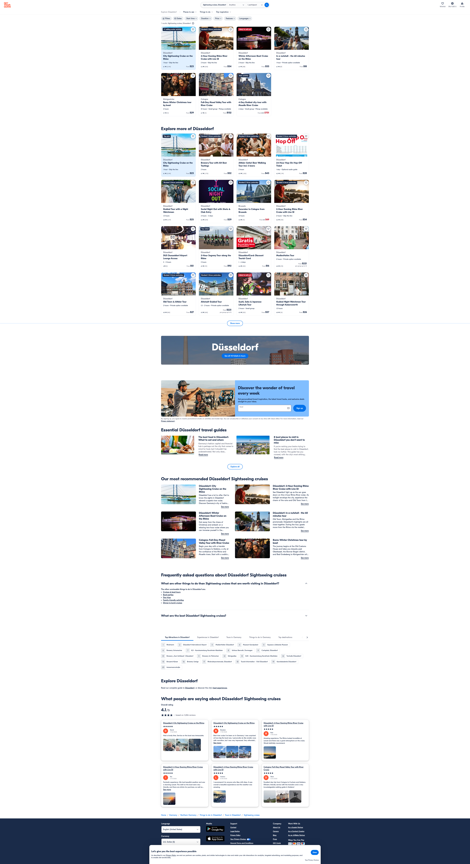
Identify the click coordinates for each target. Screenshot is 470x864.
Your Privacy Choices (238, 839)
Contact (233, 827)
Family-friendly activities (173, 600)
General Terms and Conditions (241, 843)
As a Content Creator (296, 831)
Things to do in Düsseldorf (211, 815)
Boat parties (168, 595)
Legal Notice (235, 831)
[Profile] (462, 3)
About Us (276, 827)
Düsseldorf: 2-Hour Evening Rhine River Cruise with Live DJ (283, 724)
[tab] (177, 637)
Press (275, 839)
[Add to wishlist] (193, 29)
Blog (274, 835)
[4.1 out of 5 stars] (168, 715)
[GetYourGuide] (7, 5)
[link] (178, 48)
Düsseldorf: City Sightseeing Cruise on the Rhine (183, 723)
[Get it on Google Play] (215, 829)
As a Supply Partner (295, 827)
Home (163, 815)
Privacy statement (168, 421)
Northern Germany (188, 815)
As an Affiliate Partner (296, 835)
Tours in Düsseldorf (233, 815)
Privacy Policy (235, 835)
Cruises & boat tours (172, 592)
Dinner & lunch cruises (172, 603)
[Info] (193, 23)
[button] (178, 48)
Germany (173, 815)
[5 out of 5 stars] (184, 726)
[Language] (452, 3)
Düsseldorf (189, 688)
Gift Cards (277, 843)
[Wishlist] (443, 3)
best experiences (220, 688)
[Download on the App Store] (215, 838)
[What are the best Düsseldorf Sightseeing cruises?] (306, 615)
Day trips (167, 597)
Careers (276, 831)
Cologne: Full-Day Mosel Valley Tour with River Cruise (284, 768)
